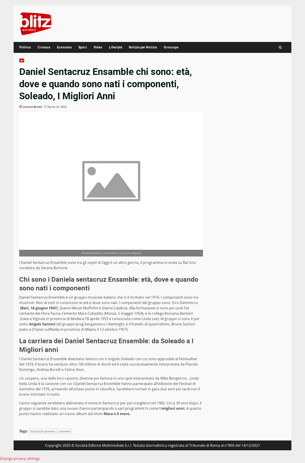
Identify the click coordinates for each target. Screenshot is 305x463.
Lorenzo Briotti (32, 107)
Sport (82, 47)
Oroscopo (171, 47)
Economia (64, 47)
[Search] (280, 47)
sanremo (65, 431)
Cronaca (44, 47)
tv (22, 60)
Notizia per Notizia (143, 47)
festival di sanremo (42, 431)
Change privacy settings (20, 458)
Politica (25, 47)
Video (98, 47)
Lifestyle (115, 47)
